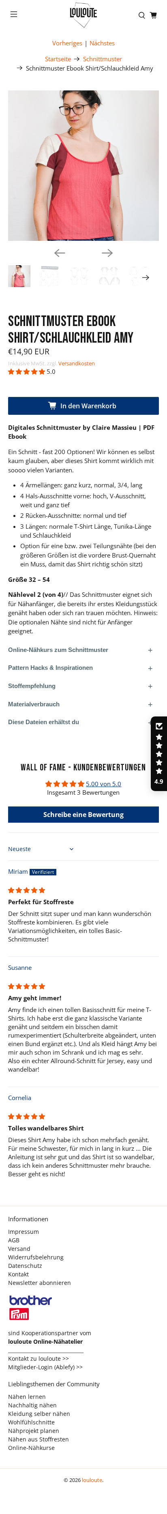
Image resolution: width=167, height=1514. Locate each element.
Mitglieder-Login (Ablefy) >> (45, 1367)
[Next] (107, 253)
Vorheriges (67, 43)
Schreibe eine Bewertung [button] (83, 814)
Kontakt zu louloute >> (38, 1358)
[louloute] (83, 15)
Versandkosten (76, 363)
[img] (26, 890)
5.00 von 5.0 (103, 784)
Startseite (58, 59)
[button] (26, 371)
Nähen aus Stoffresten (38, 1439)
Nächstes (102, 43)
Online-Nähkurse (31, 1448)
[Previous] (60, 253)
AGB (13, 1240)
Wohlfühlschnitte (31, 1422)
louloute (92, 1480)
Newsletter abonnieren (39, 1283)
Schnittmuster (102, 59)
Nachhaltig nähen (32, 1405)
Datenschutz (25, 1266)
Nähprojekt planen (33, 1431)
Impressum (23, 1231)
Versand (19, 1248)
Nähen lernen (27, 1396)
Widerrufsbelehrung (36, 1257)
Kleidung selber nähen (39, 1413)
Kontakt (18, 1274)
